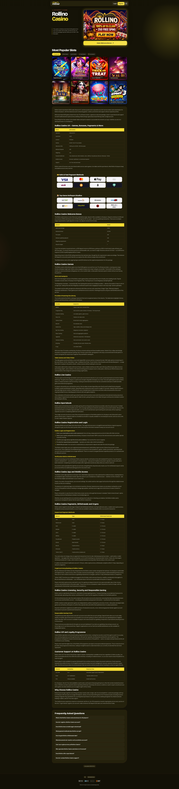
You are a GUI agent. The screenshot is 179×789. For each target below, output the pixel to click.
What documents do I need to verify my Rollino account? (71, 740)
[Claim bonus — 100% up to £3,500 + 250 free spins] (105, 24)
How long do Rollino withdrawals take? (66, 735)
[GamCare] (80, 781)
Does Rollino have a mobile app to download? (68, 726)
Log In (115, 3)
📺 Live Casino (73, 54)
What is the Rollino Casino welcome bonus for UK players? (72, 718)
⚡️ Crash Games (82, 54)
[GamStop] (86, 781)
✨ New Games (65, 54)
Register (121, 3)
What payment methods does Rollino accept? (68, 731)
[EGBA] (92, 781)
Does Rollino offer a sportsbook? (65, 753)
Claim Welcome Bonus (104, 43)
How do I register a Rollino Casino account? (68, 722)
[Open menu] (126, 3)
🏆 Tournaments (91, 54)
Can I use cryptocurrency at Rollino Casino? (68, 744)
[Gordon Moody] (98, 781)
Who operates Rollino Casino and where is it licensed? (71, 749)
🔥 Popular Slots (56, 54)
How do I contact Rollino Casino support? (67, 758)
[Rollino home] (55, 4)
